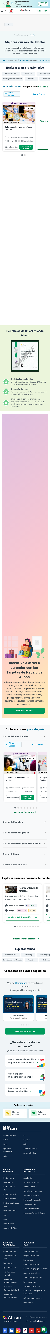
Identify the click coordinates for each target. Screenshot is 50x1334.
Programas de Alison (10, 1228)
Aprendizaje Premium (31, 1209)
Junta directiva (8, 1182)
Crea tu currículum (9, 1251)
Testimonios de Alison (31, 1196)
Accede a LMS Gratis (30, 1251)
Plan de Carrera (8, 1263)
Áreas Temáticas (29, 1204)
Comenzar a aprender (26, 147)
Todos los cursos (20, 35)
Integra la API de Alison (31, 1273)
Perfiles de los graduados (32, 1200)
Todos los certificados (31, 1182)
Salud (25, 1144)
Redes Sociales (11, 73)
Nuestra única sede (10, 1194)
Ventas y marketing (30, 1149)
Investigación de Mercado (12, 79)
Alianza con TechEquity (31, 1286)
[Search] (5, 9)
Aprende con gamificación (32, 1278)
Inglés (5, 1156)
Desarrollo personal (9, 1135)
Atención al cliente (37, 1321)
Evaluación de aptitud (10, 1273)
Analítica (31, 79)
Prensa (5, 1219)
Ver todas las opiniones (25, 1031)
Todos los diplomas (30, 1187)
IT (24, 1135)
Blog (4, 1215)
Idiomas (5, 1144)
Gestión (5, 1140)
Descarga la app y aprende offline (35, 1269)
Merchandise (28, 1303)
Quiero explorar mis (18, 1090)
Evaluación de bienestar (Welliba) (11, 1281)
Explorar (2, 10)
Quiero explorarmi (19, 1075)
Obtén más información (19, 917)
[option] (19, 128)
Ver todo (42, 87)
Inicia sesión (42, 11)
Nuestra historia (8, 1178)
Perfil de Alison (28, 1260)
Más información (11, 147)
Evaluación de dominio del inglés (10, 1296)
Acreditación (28, 1178)
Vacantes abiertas (9, 1199)
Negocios (26, 1140)
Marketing (28, 73)
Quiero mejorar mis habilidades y (23, 1061)
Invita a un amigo (29, 1282)
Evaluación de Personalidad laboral (11, 1288)
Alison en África (8, 1224)
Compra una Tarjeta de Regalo (34, 1213)
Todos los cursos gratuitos (33, 1191)
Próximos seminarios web (32, 1298)
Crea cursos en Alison (31, 1264)
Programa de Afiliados (31, 1256)
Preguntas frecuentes (38, 1317)
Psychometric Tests (10, 1267)
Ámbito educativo (29, 1153)
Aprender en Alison (9, 1210)
